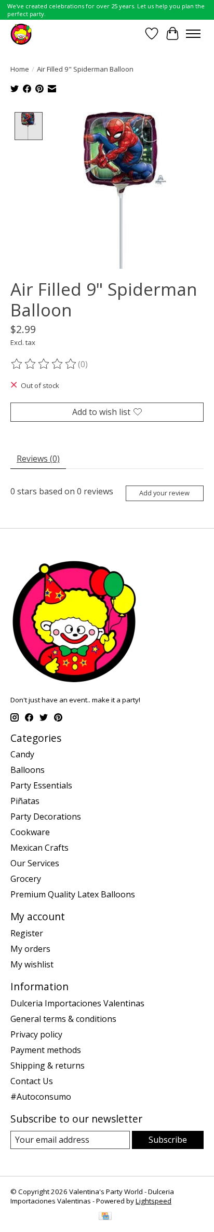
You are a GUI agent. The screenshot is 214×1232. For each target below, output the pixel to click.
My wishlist (32, 964)
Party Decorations (45, 816)
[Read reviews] (44, 364)
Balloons (27, 770)
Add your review (164, 492)
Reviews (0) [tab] (38, 458)
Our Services (34, 863)
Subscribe (168, 1139)
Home (19, 69)
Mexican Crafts (39, 847)
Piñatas (24, 801)
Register (26, 933)
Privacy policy (36, 1034)
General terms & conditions (63, 1019)
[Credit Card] (105, 1217)
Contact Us (31, 1081)
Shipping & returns (47, 1065)
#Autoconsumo (40, 1096)
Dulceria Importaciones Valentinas (77, 1003)
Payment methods (45, 1050)
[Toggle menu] (193, 33)
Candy (22, 754)
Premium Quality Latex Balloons (72, 894)
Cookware (30, 832)
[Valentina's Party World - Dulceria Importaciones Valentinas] (21, 33)
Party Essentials (41, 785)
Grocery (25, 878)
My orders (30, 948)
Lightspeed (153, 1201)
